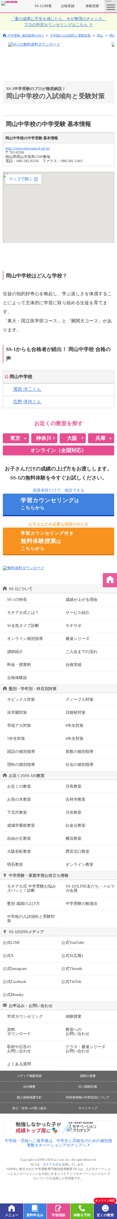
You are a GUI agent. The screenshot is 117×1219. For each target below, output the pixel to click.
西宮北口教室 (77, 851)
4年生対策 (74, 738)
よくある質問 (19, 1064)
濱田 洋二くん (27, 389)
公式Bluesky (13, 995)
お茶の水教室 (19, 799)
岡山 (100, 35)
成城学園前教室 (21, 825)
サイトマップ (87, 1108)
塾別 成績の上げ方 (23, 903)
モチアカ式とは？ (23, 612)
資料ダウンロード (19, 1031)
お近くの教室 (19, 786)
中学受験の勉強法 (81, 903)
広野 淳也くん (27, 401)
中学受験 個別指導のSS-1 (26, 35)
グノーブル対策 (79, 699)
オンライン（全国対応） (58, 450)
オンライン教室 (79, 864)
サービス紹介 (77, 612)
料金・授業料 (19, 665)
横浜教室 (74, 838)
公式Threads (71, 969)
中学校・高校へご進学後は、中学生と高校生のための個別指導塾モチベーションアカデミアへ (58, 1143)
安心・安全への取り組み (29, 1108)
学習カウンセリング (25, 1016)
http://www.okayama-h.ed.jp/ (27, 148)
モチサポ (74, 626)
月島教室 (74, 786)
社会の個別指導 (79, 764)
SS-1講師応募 (87, 1086)
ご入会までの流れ (81, 652)
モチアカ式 (50, 1164)
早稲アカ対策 (19, 725)
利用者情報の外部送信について (88, 1097)
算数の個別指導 (79, 751)
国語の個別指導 (21, 751)
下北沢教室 (17, 812)
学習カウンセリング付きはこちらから (47, 541)
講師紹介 (15, 652)
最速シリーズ (77, 639)
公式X (8, 956)
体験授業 (92, 6)
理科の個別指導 (21, 764)
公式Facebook (14, 982)
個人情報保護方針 (29, 1097)
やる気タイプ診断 (23, 626)
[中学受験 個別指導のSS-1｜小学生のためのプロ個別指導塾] (9, 3)
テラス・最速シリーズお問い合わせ (85, 1049)
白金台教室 (75, 825)
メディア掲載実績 (29, 1075)
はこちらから (50, 503)
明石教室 (15, 864)
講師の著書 (88, 1075)
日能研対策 (75, 712)
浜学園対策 (17, 712)
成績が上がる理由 (81, 599)
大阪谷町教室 (19, 851)
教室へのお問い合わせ (77, 1031)
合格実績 (67, 6)
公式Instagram (15, 969)
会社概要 (29, 1086)
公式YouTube (72, 943)
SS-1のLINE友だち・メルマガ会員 (90, 888)
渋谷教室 (74, 812)
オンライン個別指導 (25, 639)
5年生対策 (16, 738)
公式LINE (11, 943)
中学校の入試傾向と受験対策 (70, 35)
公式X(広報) (72, 956)
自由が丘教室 (19, 838)
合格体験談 (17, 678)
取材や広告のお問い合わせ (19, 1049)
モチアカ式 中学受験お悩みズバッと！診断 (31, 888)
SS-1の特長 (43, 6)
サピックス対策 (21, 699)
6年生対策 (74, 725)
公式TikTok (71, 982)
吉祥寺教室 (75, 799)
